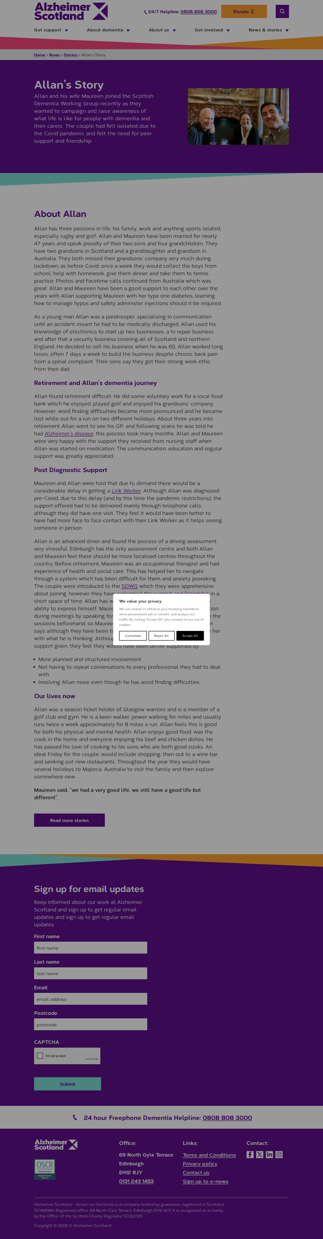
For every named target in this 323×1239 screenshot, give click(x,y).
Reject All (161, 636)
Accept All (190, 636)
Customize (133, 636)
